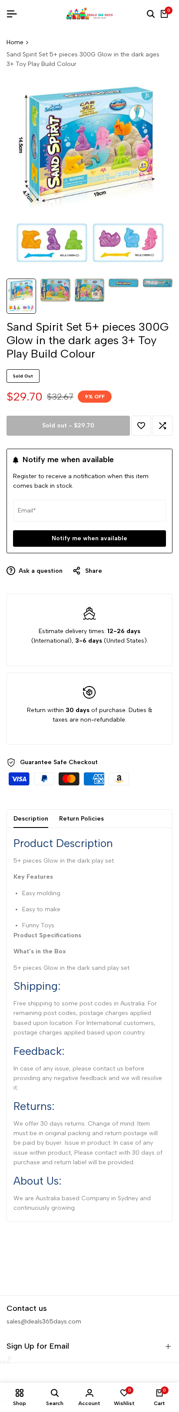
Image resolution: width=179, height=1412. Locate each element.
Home (15, 42)
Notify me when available (89, 538)
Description (30, 818)
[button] (141, 426)
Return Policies (81, 818)
